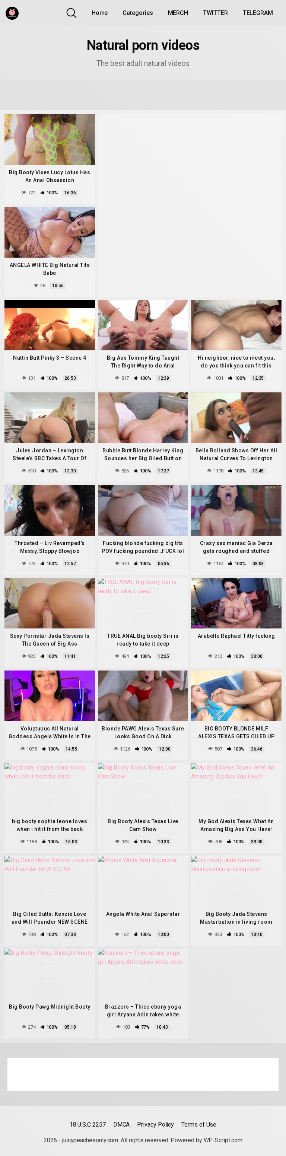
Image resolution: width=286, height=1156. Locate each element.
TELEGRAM (258, 12)
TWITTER (215, 12)
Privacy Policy (155, 1124)
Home (100, 12)
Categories (138, 12)
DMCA (121, 1124)
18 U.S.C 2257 (88, 1124)
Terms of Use (198, 1124)
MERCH (178, 12)
